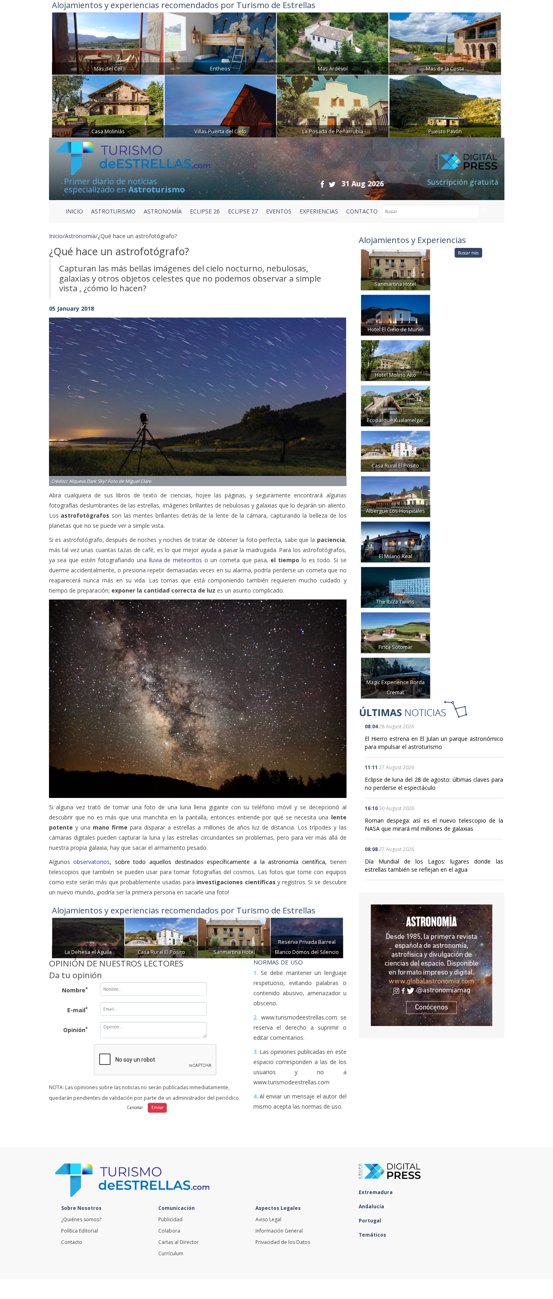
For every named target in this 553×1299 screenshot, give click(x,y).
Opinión (75, 1030)
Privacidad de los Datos (282, 1242)
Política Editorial (79, 1230)
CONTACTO (362, 211)
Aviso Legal (268, 1219)
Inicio (74, 211)
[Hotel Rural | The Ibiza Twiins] (395, 587)
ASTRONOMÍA (163, 211)
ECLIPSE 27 (243, 211)
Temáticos (373, 1234)
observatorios (91, 862)
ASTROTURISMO (113, 211)
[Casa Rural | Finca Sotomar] (395, 632)
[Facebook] (322, 184)
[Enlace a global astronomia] (431, 965)
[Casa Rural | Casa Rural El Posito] (161, 937)
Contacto (71, 1242)
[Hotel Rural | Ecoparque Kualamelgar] (395, 405)
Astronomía (80, 236)
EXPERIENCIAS (319, 211)
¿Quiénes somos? (81, 1219)
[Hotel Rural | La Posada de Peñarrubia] (332, 105)
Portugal (371, 1220)
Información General (279, 1230)
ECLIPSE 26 (205, 211)
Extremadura (376, 1192)
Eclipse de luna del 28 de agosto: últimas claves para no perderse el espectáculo (434, 783)
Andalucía (372, 1206)
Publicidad (170, 1219)
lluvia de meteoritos (175, 560)
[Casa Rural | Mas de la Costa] (445, 43)
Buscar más (468, 253)
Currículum (170, 1253)
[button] (71, 394)
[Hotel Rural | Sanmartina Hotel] (234, 937)
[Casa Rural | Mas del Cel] (108, 43)
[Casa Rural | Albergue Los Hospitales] (395, 496)
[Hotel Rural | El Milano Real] (395, 541)
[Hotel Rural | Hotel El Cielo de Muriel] (395, 314)
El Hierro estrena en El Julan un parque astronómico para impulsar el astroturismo (434, 743)
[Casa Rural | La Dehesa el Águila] (88, 937)
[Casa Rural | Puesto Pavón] (445, 105)
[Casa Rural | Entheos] (220, 43)
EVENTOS (278, 211)
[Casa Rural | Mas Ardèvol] (332, 43)
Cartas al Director (178, 1242)
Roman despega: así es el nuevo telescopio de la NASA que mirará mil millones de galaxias (434, 824)
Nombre (75, 990)
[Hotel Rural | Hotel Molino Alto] (395, 360)
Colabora (169, 1230)
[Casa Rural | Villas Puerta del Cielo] (220, 105)
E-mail (77, 1010)
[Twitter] (332, 184)
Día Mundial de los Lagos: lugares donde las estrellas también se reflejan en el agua (434, 865)
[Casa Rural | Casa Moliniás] (108, 105)
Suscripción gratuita (462, 182)
